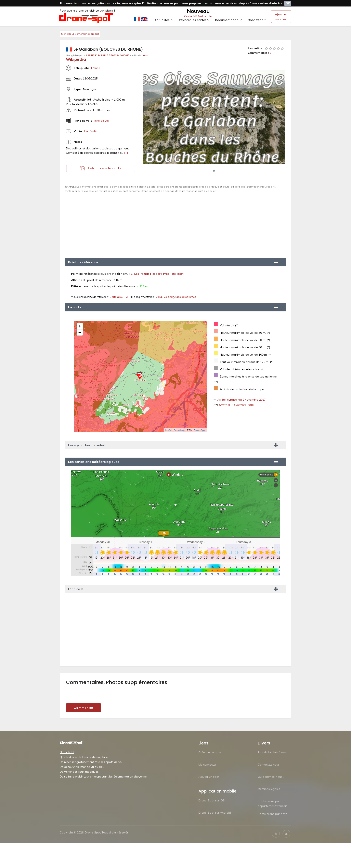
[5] (282, 48)
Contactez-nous (269, 764)
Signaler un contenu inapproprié (80, 33)
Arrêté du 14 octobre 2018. (236, 405)
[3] (274, 48)
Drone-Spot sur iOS (211, 800)
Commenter (83, 708)
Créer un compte (209, 752)
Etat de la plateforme (272, 752)
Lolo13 (95, 68)
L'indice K (75, 589)
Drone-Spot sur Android (214, 812)
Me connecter (207, 764)
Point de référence (83, 262)
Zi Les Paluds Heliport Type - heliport (157, 274)
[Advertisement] (175, 223)
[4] (278, 48)
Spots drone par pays (272, 814)
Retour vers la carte (104, 168)
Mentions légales (269, 789)
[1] (266, 48)
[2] (271, 48)
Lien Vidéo (91, 131)
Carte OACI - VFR (120, 296)
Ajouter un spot (208, 777)
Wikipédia (76, 59)
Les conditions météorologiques (93, 462)
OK (288, 3)
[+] (126, 152)
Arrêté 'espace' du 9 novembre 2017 (241, 399)
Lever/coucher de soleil (86, 445)
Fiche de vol (101, 120)
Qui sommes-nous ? (271, 777)
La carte (74, 307)
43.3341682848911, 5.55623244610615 (106, 55)
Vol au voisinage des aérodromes (176, 296)
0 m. (146, 55)
